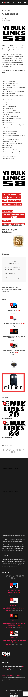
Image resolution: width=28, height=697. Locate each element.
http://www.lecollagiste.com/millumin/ (12, 143)
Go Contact (18, 2)
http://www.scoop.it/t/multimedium (11, 154)
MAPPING (14, 590)
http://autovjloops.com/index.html (11, 139)
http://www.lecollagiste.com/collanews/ (13, 152)
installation (12, 194)
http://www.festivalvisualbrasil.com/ (12, 118)
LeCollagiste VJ (11, 70)
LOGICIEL (10, 590)
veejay (18, 197)
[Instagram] (17, 450)
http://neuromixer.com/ (8, 158)
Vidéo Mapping (6, 668)
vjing (19, 204)
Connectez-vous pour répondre (14, 278)
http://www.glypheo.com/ (9, 93)
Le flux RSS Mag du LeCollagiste (9, 230)
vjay (14, 204)
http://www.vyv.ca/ (7, 145)
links (5, 197)
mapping (11, 197)
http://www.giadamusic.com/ (10, 116)
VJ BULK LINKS (6, 11)
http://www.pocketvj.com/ (9, 106)
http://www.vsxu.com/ (8, 122)
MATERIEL (12, 605)
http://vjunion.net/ (7, 147)
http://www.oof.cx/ (7, 120)
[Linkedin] (10, 450)
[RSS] (15, 452)
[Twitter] (7, 450)
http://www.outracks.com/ (9, 110)
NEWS (19, 590)
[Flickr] (12, 452)
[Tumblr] (24, 450)
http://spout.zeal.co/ (7, 108)
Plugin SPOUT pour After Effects (14, 215)
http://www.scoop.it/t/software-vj (11, 150)
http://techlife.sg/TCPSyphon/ (10, 83)
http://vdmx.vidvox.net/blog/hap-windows (13, 129)
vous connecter (11, 289)
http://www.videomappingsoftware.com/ (13, 91)
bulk (5, 194)
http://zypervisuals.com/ (9, 104)
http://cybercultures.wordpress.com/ (12, 102)
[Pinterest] (20, 450)
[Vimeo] (14, 450)
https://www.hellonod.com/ (9, 141)
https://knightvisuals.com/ (9, 133)
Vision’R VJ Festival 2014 (14, 224)
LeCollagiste (12, 690)
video (5, 200)
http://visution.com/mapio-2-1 (10, 156)
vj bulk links (7, 204)
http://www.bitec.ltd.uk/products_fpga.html (13, 100)
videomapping (13, 200)
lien (20, 194)
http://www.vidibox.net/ (8, 81)
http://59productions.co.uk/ (9, 131)
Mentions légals (14, 693)
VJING (15, 621)
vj (20, 200)
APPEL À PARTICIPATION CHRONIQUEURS (12, 675)
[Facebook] (4, 450)
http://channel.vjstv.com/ (9, 85)
